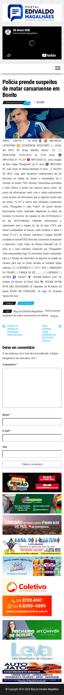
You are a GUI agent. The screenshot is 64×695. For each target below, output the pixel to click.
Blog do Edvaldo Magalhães (28, 311)
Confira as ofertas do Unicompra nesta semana (14, 330)
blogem (40, 102)
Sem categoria (25, 303)
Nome (6, 414)
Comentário (10, 364)
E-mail (6, 430)
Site (4, 447)
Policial (54, 316)
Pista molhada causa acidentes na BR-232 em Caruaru (48, 333)
